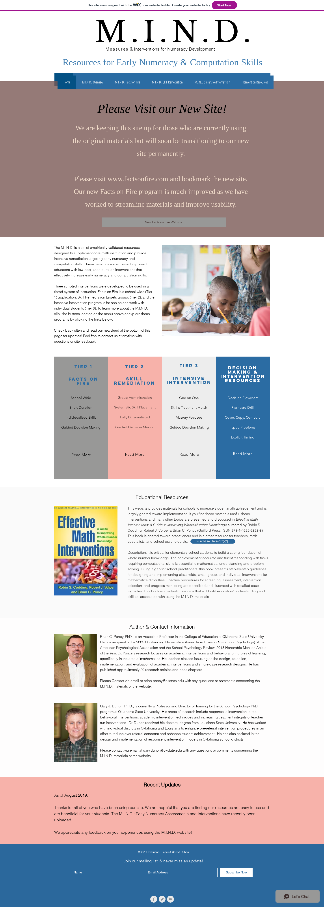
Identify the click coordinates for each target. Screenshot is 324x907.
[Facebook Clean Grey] (153, 899)
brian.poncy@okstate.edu (164, 680)
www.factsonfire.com (138, 179)
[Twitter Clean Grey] (162, 899)
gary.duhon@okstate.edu (162, 750)
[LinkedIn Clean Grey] (170, 899)
